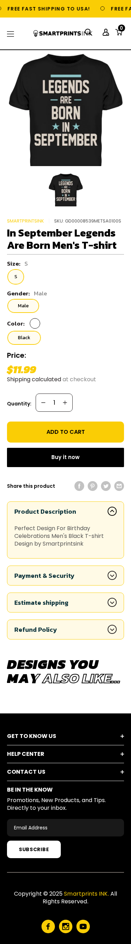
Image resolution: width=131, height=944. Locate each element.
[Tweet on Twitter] (106, 486)
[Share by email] (119, 486)
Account (106, 32)
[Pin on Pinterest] (92, 486)
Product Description (45, 511)
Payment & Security (44, 575)
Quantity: (19, 403)
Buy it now (65, 457)
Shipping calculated (34, 379)
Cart (121, 30)
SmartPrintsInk (25, 221)
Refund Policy (35, 629)
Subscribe (34, 849)
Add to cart (65, 432)
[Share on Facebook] (79, 486)
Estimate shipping (41, 602)
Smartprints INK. (86, 894)
